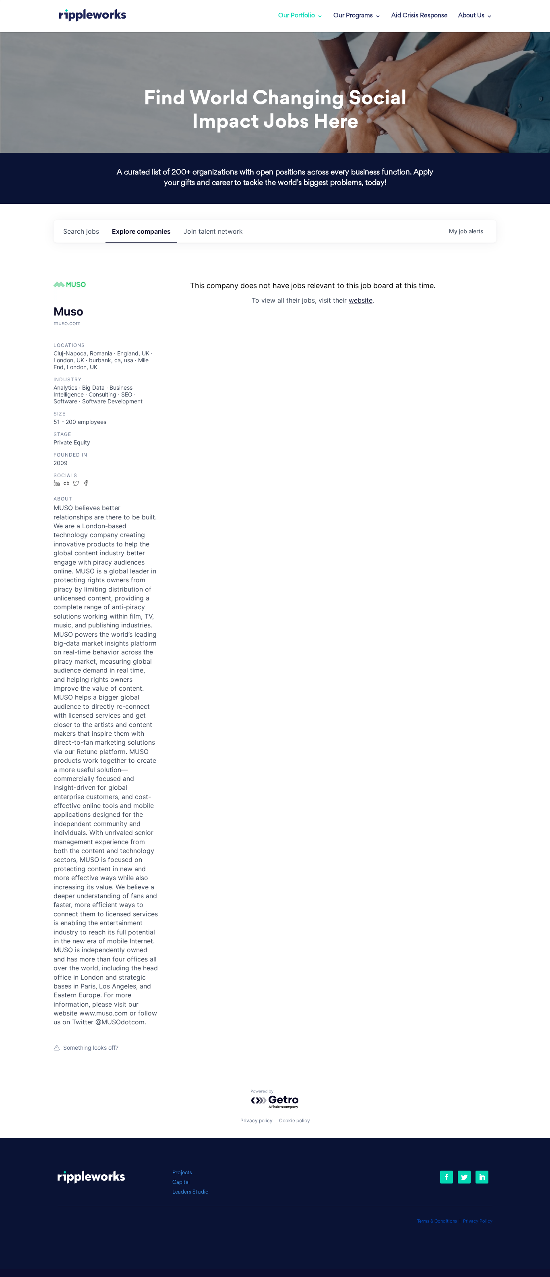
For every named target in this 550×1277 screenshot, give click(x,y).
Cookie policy (294, 1120)
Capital (181, 1182)
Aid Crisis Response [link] (419, 16)
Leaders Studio (190, 1192)
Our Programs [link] (353, 16)
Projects (182, 1172)
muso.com (67, 323)
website (360, 300)
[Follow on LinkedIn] (482, 1177)
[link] (92, 16)
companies (141, 231)
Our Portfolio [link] (296, 16)
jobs (81, 231)
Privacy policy (256, 1120)
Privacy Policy (477, 1221)
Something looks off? (90, 1047)
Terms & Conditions (437, 1221)
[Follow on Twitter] (464, 1177)
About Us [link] (471, 16)
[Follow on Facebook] (446, 1177)
